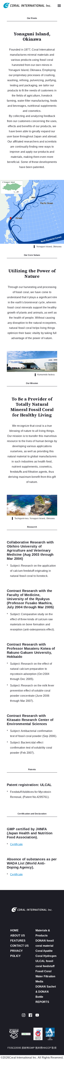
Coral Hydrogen (46, 955)
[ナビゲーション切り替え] (59, 5)
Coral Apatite (44, 950)
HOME (14, 930)
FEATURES (18, 940)
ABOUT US (17, 935)
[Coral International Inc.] (27, 5)
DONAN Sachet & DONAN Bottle (45, 991)
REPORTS (42, 1001)
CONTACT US (19, 945)
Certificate (16, 844)
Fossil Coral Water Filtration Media (45, 976)
